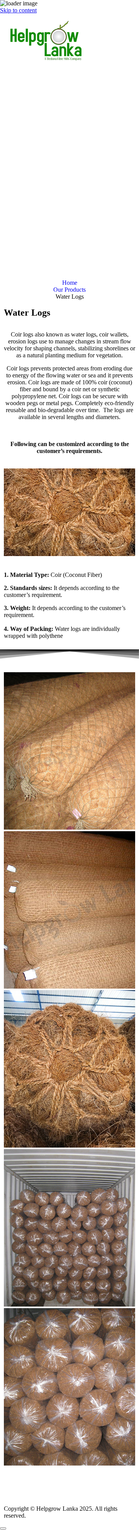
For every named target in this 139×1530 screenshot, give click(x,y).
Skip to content (18, 10)
